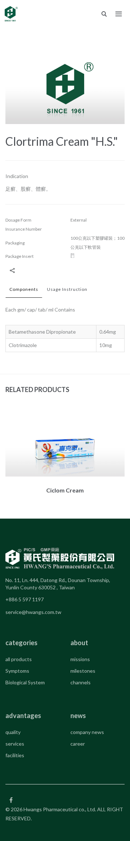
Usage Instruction (67, 289)
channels (80, 682)
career (77, 744)
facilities (14, 755)
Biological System (25, 682)
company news (87, 732)
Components (23, 289)
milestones (82, 671)
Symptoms (17, 671)
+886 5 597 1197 (24, 599)
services (14, 744)
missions (80, 659)
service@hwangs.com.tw (33, 612)
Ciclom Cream (65, 490)
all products (18, 659)
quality (13, 732)
